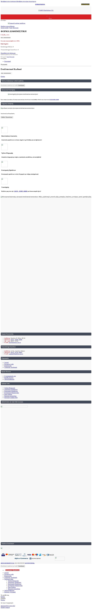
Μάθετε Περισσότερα (6, 117)
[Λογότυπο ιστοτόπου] (46, 10)
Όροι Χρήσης (8, 394)
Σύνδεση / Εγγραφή (10, 592)
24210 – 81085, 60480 (20, 191)
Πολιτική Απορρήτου (10, 396)
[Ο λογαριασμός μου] (43, 17)
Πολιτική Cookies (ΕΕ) (11, 397)
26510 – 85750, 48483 (16, 352)
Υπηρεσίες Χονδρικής (10, 367)
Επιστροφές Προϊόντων (11, 391)
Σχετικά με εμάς (9, 364)
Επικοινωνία (7, 366)
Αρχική (6, 362)
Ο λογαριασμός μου (10, 376)
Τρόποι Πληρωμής (9, 388)
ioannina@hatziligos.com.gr (16, 354)
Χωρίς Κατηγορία (13, 28)
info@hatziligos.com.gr (15, 342)
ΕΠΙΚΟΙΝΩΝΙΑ (40, 4)
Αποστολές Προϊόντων (11, 389)
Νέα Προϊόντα (85, 4)
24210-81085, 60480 (54, 99)
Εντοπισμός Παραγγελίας (11, 393)
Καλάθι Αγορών (8, 377)
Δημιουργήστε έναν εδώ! (8, 606)
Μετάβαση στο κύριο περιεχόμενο (26, 1)
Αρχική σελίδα (5, 28)
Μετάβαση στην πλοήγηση (8, 1)
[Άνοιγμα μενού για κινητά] (39, 17)
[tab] (7, 61)
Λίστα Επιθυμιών (9, 379)
